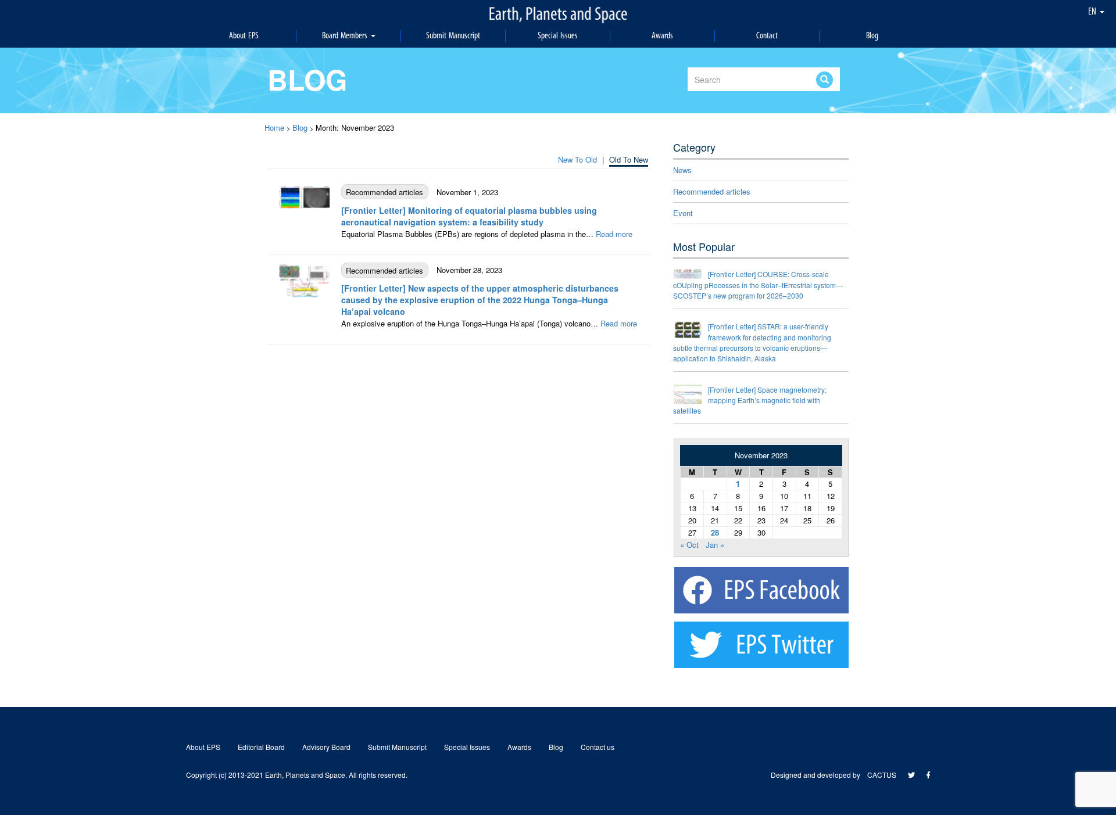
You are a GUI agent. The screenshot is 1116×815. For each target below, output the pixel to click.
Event (683, 212)
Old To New (628, 159)
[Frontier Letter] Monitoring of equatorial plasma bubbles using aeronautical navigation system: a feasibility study (469, 216)
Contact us (597, 747)
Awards (662, 35)
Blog (872, 35)
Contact (767, 35)
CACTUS (881, 775)
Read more (614, 233)
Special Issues (558, 35)
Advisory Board (326, 747)
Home (274, 127)
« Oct (689, 544)
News (682, 169)
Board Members (346, 35)
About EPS (244, 35)
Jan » (715, 544)
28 (715, 532)
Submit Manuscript (453, 35)
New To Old (577, 159)
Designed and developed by (819, 775)
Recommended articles (711, 191)
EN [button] (1093, 11)
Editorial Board (261, 747)
